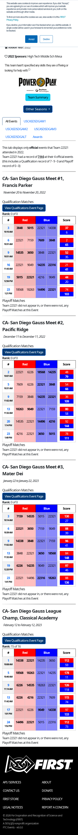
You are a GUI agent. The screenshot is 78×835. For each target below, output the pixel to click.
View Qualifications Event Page (24, 208)
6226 (30, 372)
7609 (41, 240)
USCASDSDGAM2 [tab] (16, 129)
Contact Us (11, 791)
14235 (41, 265)
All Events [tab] (11, 121)
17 (8, 710)
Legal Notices (13, 807)
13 (8, 409)
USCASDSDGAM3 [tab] (45, 129)
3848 (19, 228)
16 (8, 265)
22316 (52, 265)
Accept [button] (31, 39)
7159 (30, 240)
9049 (30, 265)
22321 (41, 228)
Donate (47, 791)
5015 (30, 228)
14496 (41, 289)
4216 (41, 277)
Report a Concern (55, 807)
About (46, 782)
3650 (30, 252)
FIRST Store (11, 799)
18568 (19, 289)
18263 (30, 289)
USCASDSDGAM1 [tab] (35, 121)
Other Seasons (37, 109)
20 (8, 421)
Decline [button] (46, 39)
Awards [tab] (37, 137)
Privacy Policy (52, 799)
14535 (19, 252)
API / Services (12, 782)
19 (8, 277)
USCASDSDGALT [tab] (15, 137)
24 (8, 722)
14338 (52, 228)
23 (8, 289)
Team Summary (38, 97)
